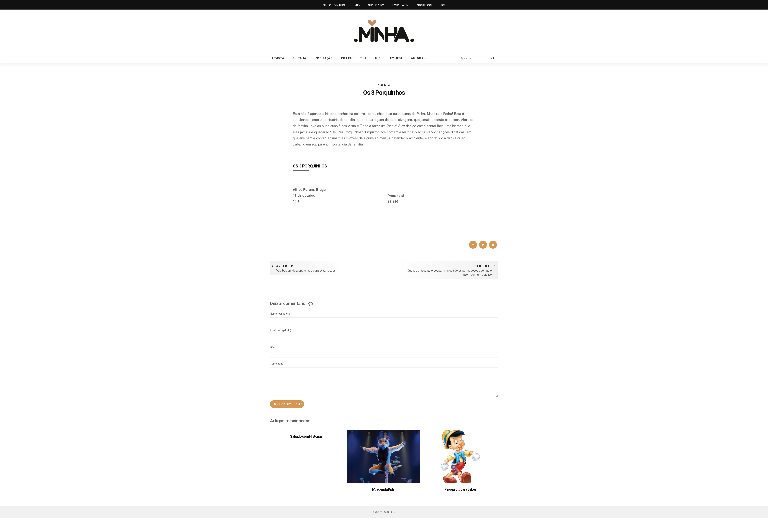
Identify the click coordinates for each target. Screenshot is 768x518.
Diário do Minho (333, 5)
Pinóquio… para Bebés (460, 489)
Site (272, 347)
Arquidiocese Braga (431, 5)
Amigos (417, 58)
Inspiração (324, 58)
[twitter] (483, 245)
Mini (378, 58)
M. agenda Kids (383, 489)
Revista (278, 58)
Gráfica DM (376, 5)
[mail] (493, 245)
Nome (280, 313)
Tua (363, 58)
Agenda (384, 85)
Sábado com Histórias (306, 436)
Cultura (299, 58)
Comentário (276, 363)
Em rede (396, 58)
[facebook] (473, 245)
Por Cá (346, 58)
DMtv (356, 5)
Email (280, 330)
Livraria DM (400, 5)
